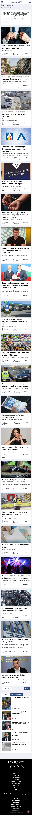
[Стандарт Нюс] (16, 763)
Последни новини (8, 19)
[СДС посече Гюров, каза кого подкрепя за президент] (6, 726)
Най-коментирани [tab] (16, 695)
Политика (16, 775)
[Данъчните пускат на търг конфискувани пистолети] (16, 469)
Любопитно (16, 783)
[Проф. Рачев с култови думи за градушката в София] (6, 746)
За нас (16, 799)
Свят (23, 19)
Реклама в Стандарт (16, 807)
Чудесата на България (16, 781)
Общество (17, 19)
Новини (3, 7)
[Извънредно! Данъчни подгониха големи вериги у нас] (16, 309)
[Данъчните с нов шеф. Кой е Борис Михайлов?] (16, 664)
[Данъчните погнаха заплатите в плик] (16, 534)
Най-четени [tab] (5, 695)
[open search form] (30, 2)
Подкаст (16, 779)
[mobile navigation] (2, 2)
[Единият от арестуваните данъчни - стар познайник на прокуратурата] (16, 202)
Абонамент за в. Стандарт (16, 813)
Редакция (16, 803)
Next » (27, 688)
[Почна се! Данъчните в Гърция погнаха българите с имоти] (16, 66)
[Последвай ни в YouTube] (14, 766)
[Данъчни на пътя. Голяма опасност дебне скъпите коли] (16, 373)
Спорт (16, 789)
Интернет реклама (16, 805)
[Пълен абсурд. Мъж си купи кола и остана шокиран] (16, 598)
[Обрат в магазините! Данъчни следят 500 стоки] (16, 342)
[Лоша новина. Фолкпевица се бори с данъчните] (16, 436)
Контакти (16, 809)
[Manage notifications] (28, 811)
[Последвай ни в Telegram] (22, 766)
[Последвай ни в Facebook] (10, 766)
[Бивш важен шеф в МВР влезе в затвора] (6, 715)
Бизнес (5, 22)
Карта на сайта (16, 811)
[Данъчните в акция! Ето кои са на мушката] (16, 629)
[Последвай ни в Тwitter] (18, 766)
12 (14, 709)
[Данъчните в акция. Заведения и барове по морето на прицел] (16, 565)
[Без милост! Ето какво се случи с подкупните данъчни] (16, 35)
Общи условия (16, 801)
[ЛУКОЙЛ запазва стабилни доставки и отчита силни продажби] (6, 736)
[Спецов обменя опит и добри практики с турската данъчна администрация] (16, 272)
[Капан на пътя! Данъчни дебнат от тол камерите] (16, 171)
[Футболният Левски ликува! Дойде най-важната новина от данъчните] (16, 136)
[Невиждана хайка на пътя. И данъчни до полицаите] (16, 501)
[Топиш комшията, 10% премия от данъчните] (16, 404)
